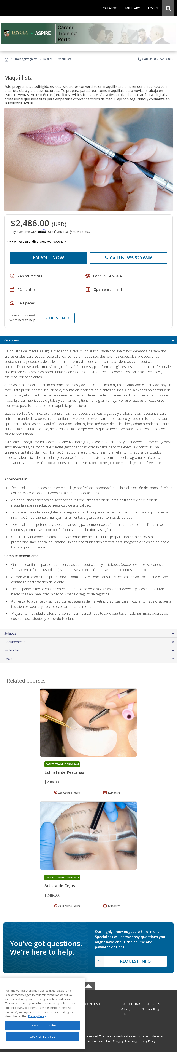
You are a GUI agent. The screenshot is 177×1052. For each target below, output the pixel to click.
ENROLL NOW (48, 257)
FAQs (8, 658)
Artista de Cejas (59, 885)
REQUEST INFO (57, 318)
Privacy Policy (147, 1041)
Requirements (14, 642)
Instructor (11, 650)
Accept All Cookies (42, 1025)
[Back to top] (88, 1003)
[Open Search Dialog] (168, 8)
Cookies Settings (42, 1036)
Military (125, 1009)
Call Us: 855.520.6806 (155, 59)
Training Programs (26, 59)
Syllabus (10, 633)
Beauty (47, 59)
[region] (42, 1013)
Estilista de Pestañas (64, 772)
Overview (11, 340)
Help (124, 1014)
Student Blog (150, 1009)
